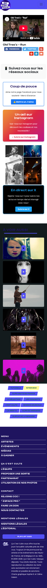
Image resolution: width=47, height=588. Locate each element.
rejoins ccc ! (10, 496)
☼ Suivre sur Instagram (23, 137)
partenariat (10, 478)
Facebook (14, 49)
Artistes (7, 442)
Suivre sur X (23, 209)
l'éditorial (8, 528)
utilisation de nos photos (19, 483)
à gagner (7, 455)
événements (10, 446)
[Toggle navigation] (41, 4)
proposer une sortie (15, 473)
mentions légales (14, 524)
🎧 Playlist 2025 (23, 536)
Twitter (32, 49)
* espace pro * (10, 501)
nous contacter (12, 510)
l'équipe (6, 469)
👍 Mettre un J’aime (23, 102)
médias (6, 451)
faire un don (10, 505)
